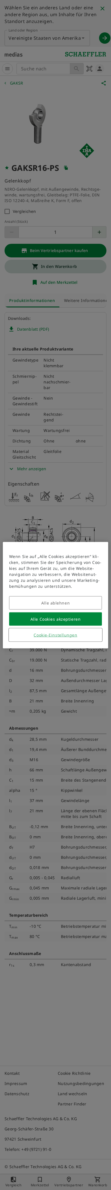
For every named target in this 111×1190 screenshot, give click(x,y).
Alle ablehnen (55, 602)
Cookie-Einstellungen (55, 634)
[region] (55, 595)
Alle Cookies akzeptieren (55, 619)
